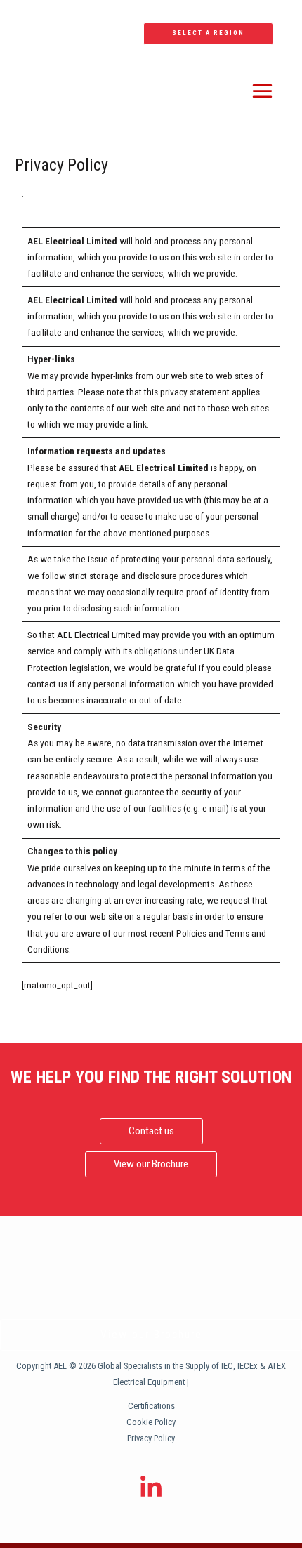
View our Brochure (151, 1334)
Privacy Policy (151, 1438)
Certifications (151, 1406)
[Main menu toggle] (263, 91)
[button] (208, 33)
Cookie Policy (151, 1422)
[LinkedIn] (151, 1487)
